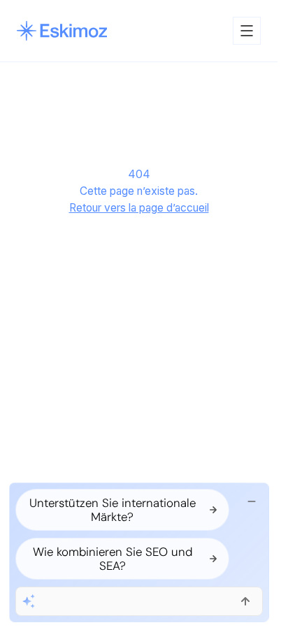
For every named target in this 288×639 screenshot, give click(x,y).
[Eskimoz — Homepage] (62, 31)
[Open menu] (247, 31)
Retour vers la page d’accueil (139, 207)
